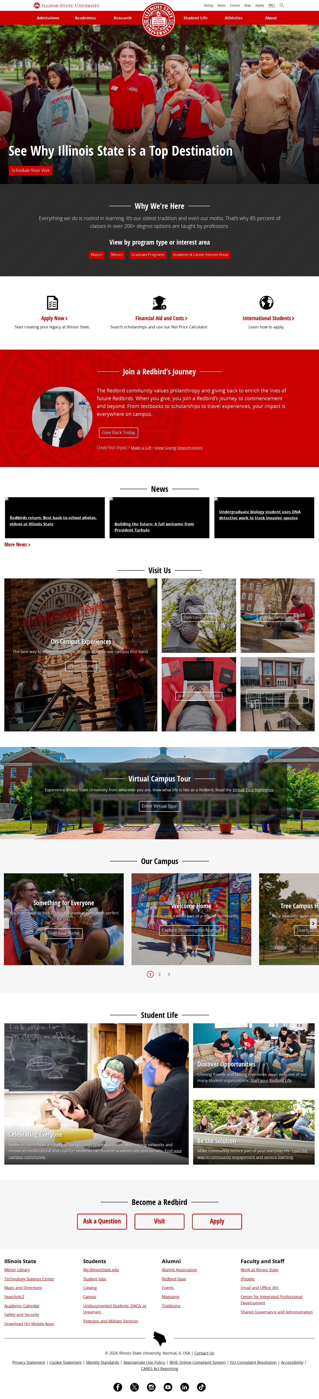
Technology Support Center (29, 1278)
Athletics (233, 17)
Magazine (170, 1296)
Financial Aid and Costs (159, 318)
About (271, 17)
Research (123, 17)
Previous (5, 923)
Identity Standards (102, 1362)
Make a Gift (141, 447)
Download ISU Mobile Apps (29, 1323)
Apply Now (52, 318)
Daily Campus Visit (199, 617)
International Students (267, 318)
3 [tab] (169, 974)
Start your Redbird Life (271, 1080)
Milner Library (17, 1269)
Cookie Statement (65, 1362)
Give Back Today (118, 432)
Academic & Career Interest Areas (200, 254)
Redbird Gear (174, 1278)
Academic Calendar (21, 1305)
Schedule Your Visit (31, 170)
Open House (81, 666)
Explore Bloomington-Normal (191, 930)
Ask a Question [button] (102, 1220)
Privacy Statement (28, 1362)
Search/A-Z (14, 1296)
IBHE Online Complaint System (197, 1362)
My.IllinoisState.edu (101, 1269)
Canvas (89, 1296)
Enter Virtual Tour (159, 806)
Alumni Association (179, 1269)
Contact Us (204, 1353)
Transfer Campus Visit (278, 617)
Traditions (171, 1305)
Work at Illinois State (259, 1269)
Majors (96, 254)
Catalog (90, 1287)
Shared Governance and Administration (277, 1312)
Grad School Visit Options (199, 695)
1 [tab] (150, 974)
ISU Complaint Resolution (253, 1362)
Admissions (48, 17)
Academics (85, 17)
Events (168, 1287)
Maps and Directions (23, 1287)
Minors (117, 254)
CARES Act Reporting (159, 1368)
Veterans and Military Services (110, 1320)
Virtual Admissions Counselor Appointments (277, 696)
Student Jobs (94, 1278)
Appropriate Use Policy (144, 1362)
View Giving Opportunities (179, 447)
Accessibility (292, 1362)
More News (15, 544)
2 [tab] (159, 974)
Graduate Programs (148, 254)
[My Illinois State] (271, 7)
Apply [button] (217, 1220)
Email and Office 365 (259, 1287)
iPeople (247, 1278)
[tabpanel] (64, 920)
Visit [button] (159, 1220)
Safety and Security (21, 1314)
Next (313, 923)
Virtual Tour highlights (253, 790)
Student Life (196, 17)
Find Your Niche (64, 933)
